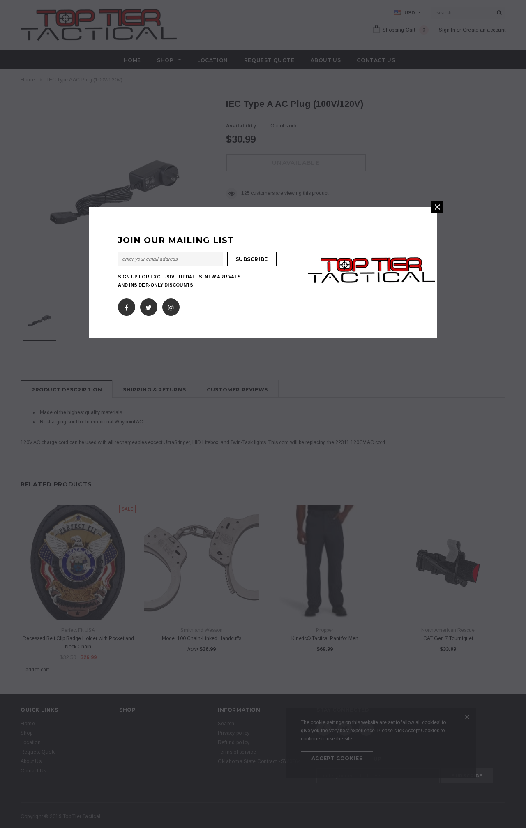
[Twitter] (148, 305)
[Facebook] (126, 305)
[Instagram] (171, 305)
